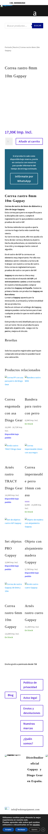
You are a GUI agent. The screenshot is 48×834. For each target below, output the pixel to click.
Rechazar (21, 830)
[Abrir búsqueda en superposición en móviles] (24, 25)
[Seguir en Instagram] (13, 681)
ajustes (36, 825)
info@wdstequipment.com (25, 809)
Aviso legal (30, 698)
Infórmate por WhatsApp (24, 178)
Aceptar (8, 830)
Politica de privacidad (30, 684)
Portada (8, 47)
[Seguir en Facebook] (7, 681)
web (9, 316)
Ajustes (34, 830)
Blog (10, 695)
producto (29, 324)
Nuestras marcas (29, 726)
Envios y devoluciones (31, 710)
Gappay (37, 307)
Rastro (16, 47)
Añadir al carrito (29, 141)
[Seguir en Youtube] (7, 685)
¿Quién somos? (28, 741)
